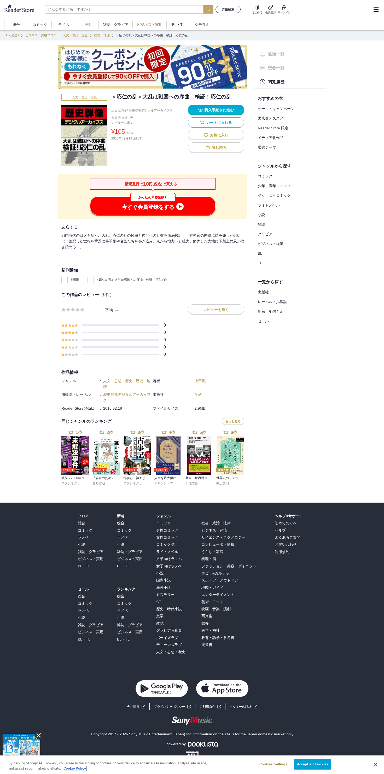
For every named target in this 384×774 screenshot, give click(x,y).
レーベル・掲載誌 (272, 302)
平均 (109, 310)
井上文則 (222, 483)
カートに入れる (219, 122)
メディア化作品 (270, 138)
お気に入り (219, 135)
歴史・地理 (102, 35)
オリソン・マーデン (168, 483)
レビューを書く (122, 122)
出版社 (263, 292)
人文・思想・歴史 (75, 35)
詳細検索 (228, 9)
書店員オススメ (270, 118)
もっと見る (233, 421)
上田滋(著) (118, 110)
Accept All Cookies (312, 764)
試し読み (219, 148)
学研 (198, 394)
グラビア (265, 234)
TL (260, 263)
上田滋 (74, 280)
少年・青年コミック (274, 186)
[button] (243, 706)
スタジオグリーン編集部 (78, 483)
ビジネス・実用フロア (40, 35)
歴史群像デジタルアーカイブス (151, 110)
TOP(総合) (11, 35)
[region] (192, 764)
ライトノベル (269, 205)
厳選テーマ (267, 147)
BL (260, 253)
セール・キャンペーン (276, 109)
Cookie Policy (74, 768)
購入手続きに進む (219, 110)
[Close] (375, 764)
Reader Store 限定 (273, 128)
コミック (265, 176)
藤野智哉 (98, 483)
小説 (261, 215)
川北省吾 (191, 483)
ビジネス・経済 (270, 244)
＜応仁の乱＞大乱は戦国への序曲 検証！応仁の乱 (132, 280)
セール (263, 321)
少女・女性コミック (274, 195)
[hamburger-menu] (376, 9)
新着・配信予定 (270, 311)
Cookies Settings (273, 764)
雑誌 (261, 224)
